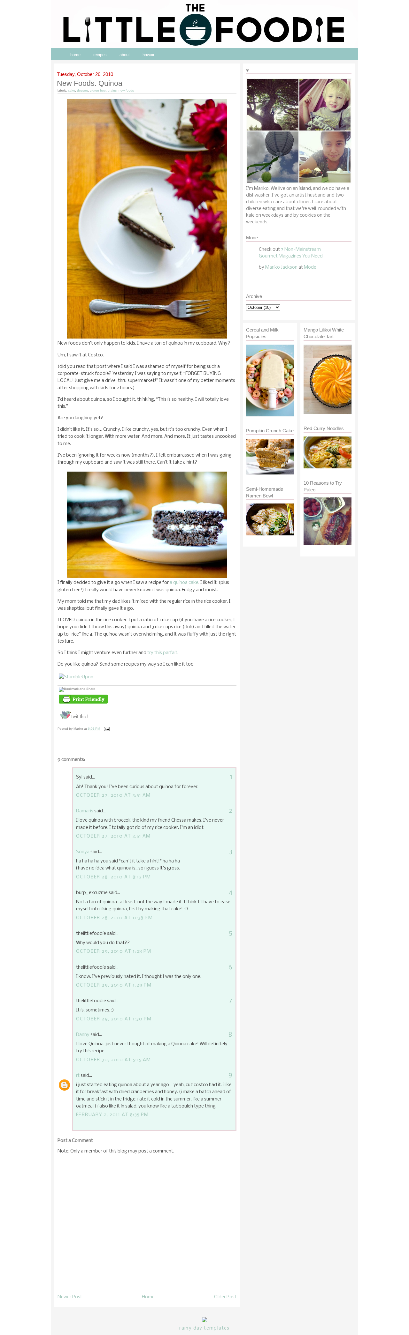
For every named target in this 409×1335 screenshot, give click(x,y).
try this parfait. (162, 652)
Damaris (84, 811)
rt (78, 1075)
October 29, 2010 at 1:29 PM (114, 985)
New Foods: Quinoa (90, 83)
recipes (100, 54)
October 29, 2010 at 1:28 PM (113, 951)
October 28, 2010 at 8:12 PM (113, 877)
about (125, 54)
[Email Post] (106, 728)
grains (112, 90)
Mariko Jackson (281, 267)
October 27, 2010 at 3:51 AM (113, 795)
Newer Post (70, 1297)
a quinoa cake (184, 582)
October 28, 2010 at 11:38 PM (114, 918)
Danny (82, 1034)
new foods (126, 90)
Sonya (82, 851)
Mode (310, 267)
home (75, 54)
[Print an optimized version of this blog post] (83, 703)
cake (71, 90)
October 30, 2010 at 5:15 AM (113, 1060)
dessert (82, 90)
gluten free (98, 90)
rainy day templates (204, 1328)
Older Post (225, 1297)
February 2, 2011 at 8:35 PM (112, 1114)
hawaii (148, 54)
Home (148, 1297)
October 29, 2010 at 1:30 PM (114, 1019)
